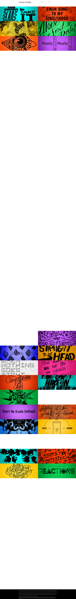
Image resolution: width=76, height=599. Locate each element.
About (42, 2)
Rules (49, 2)
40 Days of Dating (25, 2)
